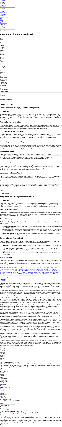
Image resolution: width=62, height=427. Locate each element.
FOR (54, 273)
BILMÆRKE (17, 273)
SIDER (56, 267)
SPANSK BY (16, 272)
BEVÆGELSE (54, 272)
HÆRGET (28, 267)
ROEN (11, 275)
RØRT (41, 270)
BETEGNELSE (56, 270)
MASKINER (35, 270)
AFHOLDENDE (4, 269)
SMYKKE (49, 273)
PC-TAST (42, 273)
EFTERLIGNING (33, 273)
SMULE (46, 269)
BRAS (19, 270)
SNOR (15, 275)
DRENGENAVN (26, 270)
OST (14, 270)
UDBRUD (40, 269)
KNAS (33, 275)
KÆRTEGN (3, 270)
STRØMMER (53, 269)
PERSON (16, 267)
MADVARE (21, 275)
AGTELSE (9, 272)
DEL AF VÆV (9, 273)
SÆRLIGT (24, 272)
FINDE (22, 267)
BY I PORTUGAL (39, 272)
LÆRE (33, 267)
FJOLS (2, 273)
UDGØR (10, 270)
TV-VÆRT (25, 273)
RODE (47, 272)
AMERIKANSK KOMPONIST (27, 269)
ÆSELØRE (48, 270)
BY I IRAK (50, 267)
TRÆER (28, 275)
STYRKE (2, 272)
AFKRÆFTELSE (41, 267)
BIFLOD (30, 272)
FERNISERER (4, 275)
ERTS (16, 269)
